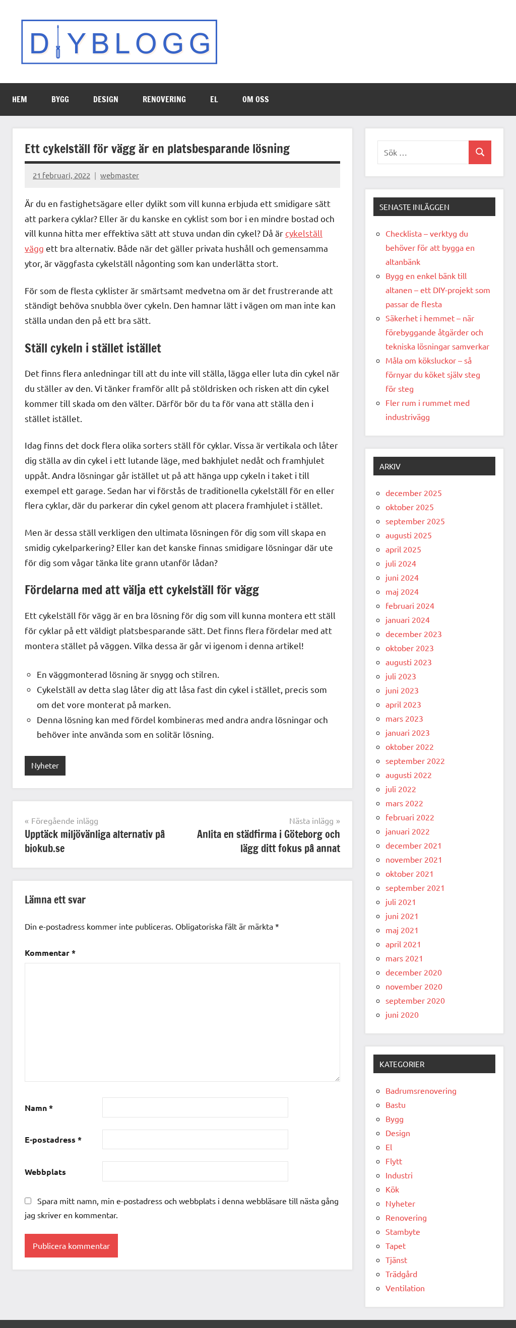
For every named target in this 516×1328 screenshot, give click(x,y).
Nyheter (45, 765)
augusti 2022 (408, 775)
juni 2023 (402, 690)
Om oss (255, 99)
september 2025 (415, 521)
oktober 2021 (409, 873)
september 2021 (415, 887)
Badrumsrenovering (421, 1090)
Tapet (395, 1245)
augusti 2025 (408, 535)
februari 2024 (409, 605)
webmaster (119, 175)
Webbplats (45, 1171)
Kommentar (50, 952)
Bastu (395, 1104)
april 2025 (403, 549)
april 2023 (403, 704)
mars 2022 (404, 803)
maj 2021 (402, 930)
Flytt (393, 1161)
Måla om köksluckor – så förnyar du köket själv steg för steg (432, 374)
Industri (399, 1175)
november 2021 (413, 859)
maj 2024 (402, 591)
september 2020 (415, 1000)
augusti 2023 (408, 662)
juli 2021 (400, 901)
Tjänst (396, 1259)
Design (105, 99)
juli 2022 (400, 789)
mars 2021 (404, 958)
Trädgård (401, 1274)
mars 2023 (404, 718)
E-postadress (53, 1139)
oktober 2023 (409, 648)
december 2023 (413, 633)
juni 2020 (402, 1014)
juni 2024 (402, 577)
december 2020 (413, 972)
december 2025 (413, 492)
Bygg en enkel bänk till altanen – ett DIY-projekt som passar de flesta (437, 289)
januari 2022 (407, 831)
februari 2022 (409, 817)
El (214, 99)
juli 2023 (400, 676)
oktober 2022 (409, 746)
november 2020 (413, 986)
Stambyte (402, 1231)
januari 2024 (407, 619)
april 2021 (403, 944)
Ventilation (405, 1288)
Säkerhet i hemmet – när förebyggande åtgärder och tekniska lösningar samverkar (437, 332)
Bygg (60, 99)
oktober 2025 (409, 507)
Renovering (164, 99)
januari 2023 (407, 732)
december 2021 (413, 845)
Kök (392, 1189)
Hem (19, 99)
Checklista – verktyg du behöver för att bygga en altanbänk (430, 247)
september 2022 (415, 760)
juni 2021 (402, 916)
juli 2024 (400, 563)
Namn (39, 1107)
